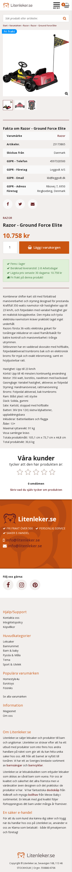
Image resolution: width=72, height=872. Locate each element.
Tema (6, 660)
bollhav (33, 794)
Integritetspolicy (13, 622)
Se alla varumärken (14, 696)
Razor (61, 136)
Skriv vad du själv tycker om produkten (36, 490)
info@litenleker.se (23, 540)
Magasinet (9, 711)
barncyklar (35, 765)
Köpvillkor (9, 627)
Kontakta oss (11, 618)
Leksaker (8, 641)
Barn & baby (10, 650)
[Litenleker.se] (8, 5)
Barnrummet (11, 646)
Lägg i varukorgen (46, 247)
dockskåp (53, 790)
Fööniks (8, 688)
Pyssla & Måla (12, 655)
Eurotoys (8, 683)
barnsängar (14, 765)
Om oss (8, 716)
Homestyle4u (11, 679)
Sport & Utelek (12, 664)
